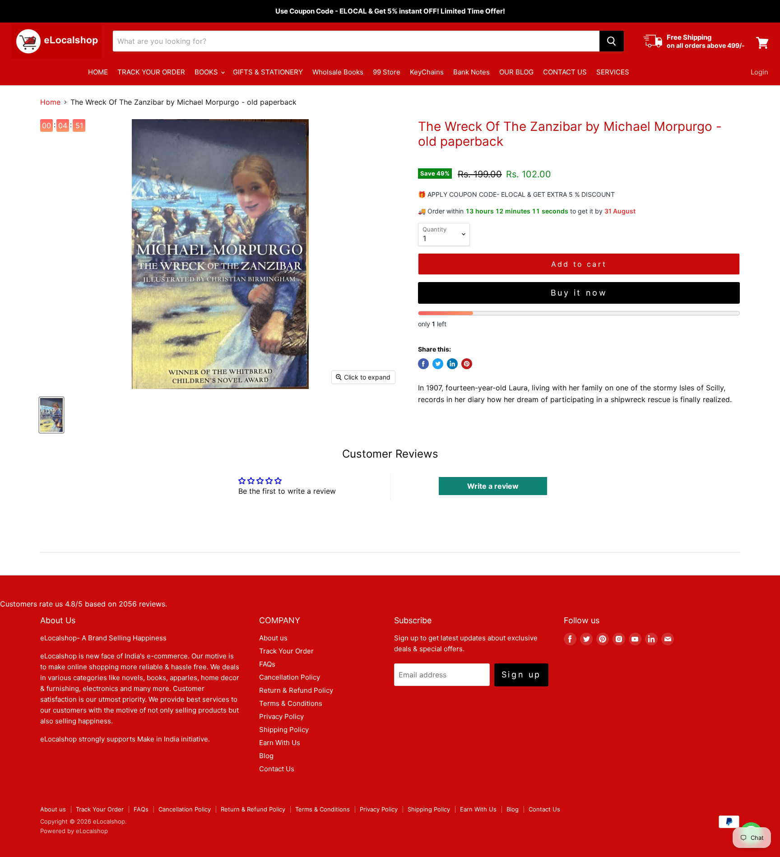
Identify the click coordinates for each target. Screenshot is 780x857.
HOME (98, 72)
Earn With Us (279, 742)
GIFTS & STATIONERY (268, 72)
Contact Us (276, 768)
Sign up (521, 674)
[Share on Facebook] (423, 363)
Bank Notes (471, 72)
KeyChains (427, 72)
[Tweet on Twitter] (437, 363)
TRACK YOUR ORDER (151, 72)
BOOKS (207, 72)
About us (273, 638)
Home (50, 102)
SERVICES (612, 72)
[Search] (611, 41)
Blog (266, 755)
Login (759, 72)
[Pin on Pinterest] (466, 363)
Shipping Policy (284, 729)
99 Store (386, 72)
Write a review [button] (493, 486)
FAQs (267, 664)
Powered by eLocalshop (74, 830)
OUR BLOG (516, 72)
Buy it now (579, 292)
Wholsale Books (337, 72)
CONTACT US (565, 72)
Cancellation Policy (289, 677)
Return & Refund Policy (296, 690)
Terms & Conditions (290, 703)
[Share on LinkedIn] (452, 363)
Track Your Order (286, 651)
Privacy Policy (281, 716)
